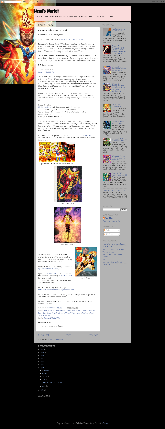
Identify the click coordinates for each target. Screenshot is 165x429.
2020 (42, 349)
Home (68, 335)
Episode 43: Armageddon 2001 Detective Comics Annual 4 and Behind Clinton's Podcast (119, 50)
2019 (42, 353)
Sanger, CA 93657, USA (52, 318)
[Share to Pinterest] (76, 308)
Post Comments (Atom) (55, 340)
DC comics (84, 311)
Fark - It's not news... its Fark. (112, 262)
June (44, 386)
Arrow (50, 311)
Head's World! (46, 11)
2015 (42, 365)
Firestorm (92, 311)
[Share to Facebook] (74, 308)
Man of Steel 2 (66, 313)
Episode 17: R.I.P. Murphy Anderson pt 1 (119, 174)
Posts (107, 230)
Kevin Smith (56, 313)
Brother (62, 311)
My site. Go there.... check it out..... (113, 244)
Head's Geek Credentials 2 (116, 106)
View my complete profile (111, 221)
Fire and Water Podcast (82, 135)
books (58, 311)
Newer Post (43, 335)
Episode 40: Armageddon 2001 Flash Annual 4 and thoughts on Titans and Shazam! (118, 88)
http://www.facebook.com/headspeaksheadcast (56, 290)
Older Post (93, 335)
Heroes (49, 313)
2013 (42, 390)
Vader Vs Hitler (66, 276)
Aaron (45, 311)
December (46, 370)
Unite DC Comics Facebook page (113, 249)
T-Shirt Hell (106, 265)
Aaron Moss (109, 218)
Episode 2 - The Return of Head (52, 382)
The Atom (46, 315)
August (45, 377)
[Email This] (68, 308)
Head (44, 313)
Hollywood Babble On (46, 72)
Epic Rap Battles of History (48, 269)
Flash (40, 313)
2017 (42, 359)
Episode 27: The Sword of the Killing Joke (119, 140)
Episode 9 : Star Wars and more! (114, 190)
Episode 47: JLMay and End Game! (118, 123)
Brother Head (70, 311)
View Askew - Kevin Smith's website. (112, 256)
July (44, 380)
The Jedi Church (108, 252)
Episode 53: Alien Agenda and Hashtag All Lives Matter (119, 69)
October (45, 374)
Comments (109, 234)
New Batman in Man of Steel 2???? (119, 30)
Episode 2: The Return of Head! (71, 39)
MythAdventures (44, 107)
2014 (42, 368)
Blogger (105, 423)
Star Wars (85, 313)
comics (78, 311)
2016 (42, 362)
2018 (42, 356)
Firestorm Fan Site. (109, 247)
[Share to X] (72, 308)
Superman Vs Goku (50, 273)
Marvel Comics (76, 313)
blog (54, 311)
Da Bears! (106, 259)
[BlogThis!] (70, 308)
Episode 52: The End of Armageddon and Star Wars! (118, 158)
